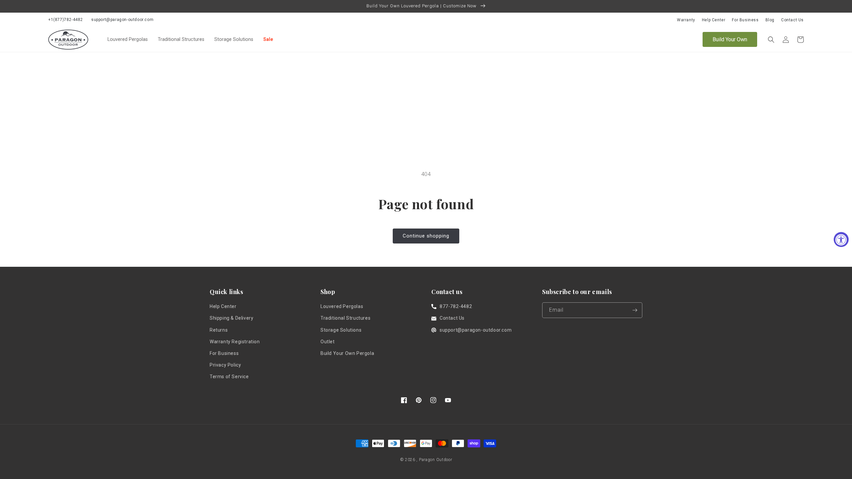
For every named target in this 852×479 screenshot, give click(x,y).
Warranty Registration (235, 341)
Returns (219, 330)
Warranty (686, 20)
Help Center (714, 20)
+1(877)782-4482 (65, 19)
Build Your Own (730, 39)
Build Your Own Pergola (347, 353)
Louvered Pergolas (127, 39)
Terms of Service (229, 376)
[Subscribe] (634, 310)
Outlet (327, 341)
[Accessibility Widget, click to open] (841, 239)
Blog (769, 20)
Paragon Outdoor (435, 459)
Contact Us (792, 20)
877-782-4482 (456, 306)
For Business (745, 20)
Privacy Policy (225, 365)
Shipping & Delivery (231, 318)
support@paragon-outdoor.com (122, 19)
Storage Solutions (233, 39)
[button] (771, 39)
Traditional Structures (181, 39)
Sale (268, 39)
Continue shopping (426, 236)
